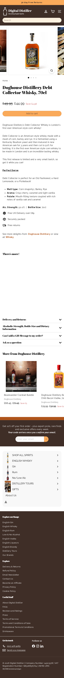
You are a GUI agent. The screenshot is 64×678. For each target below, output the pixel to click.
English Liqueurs (11, 543)
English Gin (8, 522)
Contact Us (8, 579)
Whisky (10, 237)
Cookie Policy (9, 591)
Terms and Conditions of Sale (17, 623)
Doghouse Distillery (39, 234)
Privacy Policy (9, 587)
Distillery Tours (10, 551)
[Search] (58, 20)
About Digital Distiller (13, 603)
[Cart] (52, 11)
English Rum (9, 530)
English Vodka (9, 539)
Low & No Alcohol (11, 534)
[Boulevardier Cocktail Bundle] (21, 382)
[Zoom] (51, 70)
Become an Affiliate (12, 583)
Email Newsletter (11, 575)
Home (5, 81)
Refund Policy (9, 571)
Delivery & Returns (12, 567)
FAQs (5, 607)
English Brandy (10, 547)
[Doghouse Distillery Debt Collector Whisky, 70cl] (32, 269)
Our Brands (8, 555)
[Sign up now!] (46, 439)
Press (5, 615)
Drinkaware (8, 631)
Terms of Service (11, 619)
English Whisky (10, 526)
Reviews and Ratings (12, 611)
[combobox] (32, 20)
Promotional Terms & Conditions (18, 627)
